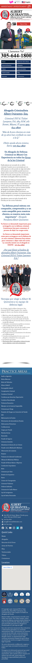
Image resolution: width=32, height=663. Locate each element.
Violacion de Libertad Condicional (11, 457)
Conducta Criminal (6, 394)
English (27, 2)
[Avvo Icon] (17, 528)
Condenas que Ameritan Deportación (12, 397)
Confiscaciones (5, 427)
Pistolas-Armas (5, 433)
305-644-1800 (20, 126)
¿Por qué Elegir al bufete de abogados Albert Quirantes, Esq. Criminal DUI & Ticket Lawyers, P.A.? (16, 254)
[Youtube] (10, 528)
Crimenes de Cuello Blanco (9, 489)
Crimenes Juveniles (7, 442)
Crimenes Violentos (7, 483)
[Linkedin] (21, 528)
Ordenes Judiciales (6, 486)
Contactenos (20, 76)
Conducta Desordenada (8, 400)
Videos (4, 69)
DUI (2, 415)
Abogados (20, 65)
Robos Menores (5, 379)
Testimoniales (5, 72)
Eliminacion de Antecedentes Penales (12, 421)
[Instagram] (14, 528)
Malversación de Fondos (8, 418)
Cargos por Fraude (6, 430)
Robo (2, 468)
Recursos (4, 76)
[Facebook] (3, 528)
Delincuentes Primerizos (8, 424)
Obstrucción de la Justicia (8, 451)
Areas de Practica (6, 65)
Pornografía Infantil (7, 388)
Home (3, 61)
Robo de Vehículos (6, 382)
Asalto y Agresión (6, 376)
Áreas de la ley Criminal (19, 159)
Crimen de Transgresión (8, 480)
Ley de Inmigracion (7, 492)
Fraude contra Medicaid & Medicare (11, 448)
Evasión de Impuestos (7, 474)
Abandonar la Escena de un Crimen (11, 445)
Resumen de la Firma (23, 61)
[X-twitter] (6, 528)
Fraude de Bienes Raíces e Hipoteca (11, 463)
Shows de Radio (21, 69)
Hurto (3, 477)
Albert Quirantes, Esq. (16, 113)
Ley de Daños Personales (8, 495)
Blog (18, 72)
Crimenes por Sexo (7, 471)
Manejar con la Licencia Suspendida (11, 406)
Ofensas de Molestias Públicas (10, 460)
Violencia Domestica (7, 403)
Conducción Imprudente (8, 465)
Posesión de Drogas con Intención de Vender (14, 412)
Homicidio (4, 436)
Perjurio (3, 454)
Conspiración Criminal (8, 391)
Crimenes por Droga (7, 409)
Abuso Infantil (5, 385)
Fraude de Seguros (6, 439)
